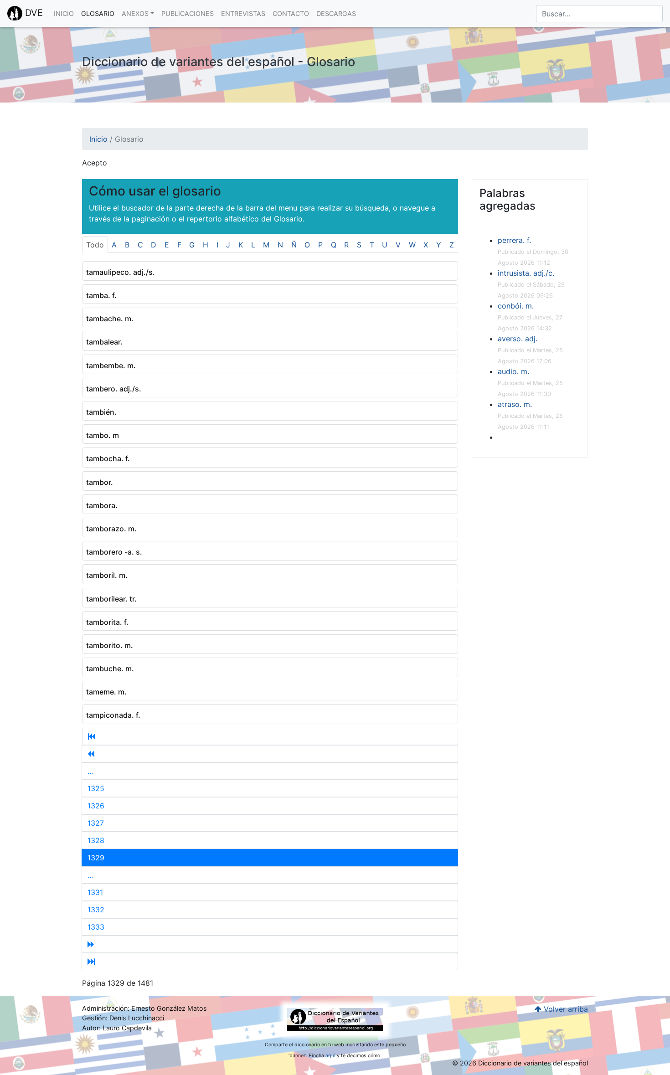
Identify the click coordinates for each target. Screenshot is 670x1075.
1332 (96, 909)
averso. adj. (517, 338)
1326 (96, 805)
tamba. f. (101, 295)
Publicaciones (187, 13)
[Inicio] (270, 736)
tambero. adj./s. (113, 388)
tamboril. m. (107, 575)
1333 (96, 926)
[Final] (270, 961)
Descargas (336, 13)
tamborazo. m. (111, 528)
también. (101, 412)
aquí (330, 1056)
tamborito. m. (109, 645)
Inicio (64, 13)
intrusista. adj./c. (526, 273)
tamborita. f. (107, 622)
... (90, 771)
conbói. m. (516, 305)
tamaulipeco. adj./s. (120, 272)
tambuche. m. (110, 668)
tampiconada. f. (113, 715)
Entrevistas (243, 13)
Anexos (135, 13)
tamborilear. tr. (111, 598)
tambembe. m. (111, 365)
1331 (95, 892)
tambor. (99, 482)
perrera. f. (514, 240)
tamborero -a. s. (114, 551)
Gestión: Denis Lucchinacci (123, 1018)
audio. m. (513, 371)
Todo (95, 244)
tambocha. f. (108, 458)
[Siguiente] (270, 944)
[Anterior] (270, 753)
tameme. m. (106, 691)
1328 (96, 840)
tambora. (102, 505)
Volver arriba (564, 1008)
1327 (96, 823)
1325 (96, 788)
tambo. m (102, 435)
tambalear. (104, 341)
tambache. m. (110, 318)
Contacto (291, 13)
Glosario (97, 13)
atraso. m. (515, 404)
